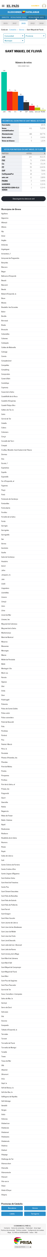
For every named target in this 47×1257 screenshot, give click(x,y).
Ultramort (4, 1074)
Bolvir (3, 312)
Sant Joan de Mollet (8, 932)
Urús (3, 1079)
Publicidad (29, 1228)
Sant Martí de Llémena (9, 958)
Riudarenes (5, 829)
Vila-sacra (5, 1181)
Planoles (4, 762)
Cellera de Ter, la (7, 410)
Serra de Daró (6, 1007)
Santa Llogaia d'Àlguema (10, 874)
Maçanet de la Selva (8, 628)
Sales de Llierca (7, 856)
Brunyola (4, 330)
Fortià (3, 521)
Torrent (4, 1039)
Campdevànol (6, 361)
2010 (41, 23)
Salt (2, 860)
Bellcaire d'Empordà (8, 276)
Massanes (5, 646)
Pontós (3, 771)
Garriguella (5, 535)
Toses (3, 1056)
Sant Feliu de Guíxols (8, 900)
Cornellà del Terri (7, 441)
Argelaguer (5, 249)
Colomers (4, 432)
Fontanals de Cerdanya (9, 499)
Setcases (4, 1012)
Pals (2, 726)
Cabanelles (5, 334)
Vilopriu (4, 1195)
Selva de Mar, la (7, 999)
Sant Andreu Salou (8, 878)
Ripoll (3, 825)
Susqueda (5, 1025)
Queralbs (4, 802)
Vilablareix (5, 1128)
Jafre (3, 570)
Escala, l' (4, 463)
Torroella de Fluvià (8, 1043)
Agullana (4, 214)
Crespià (4, 446)
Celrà (3, 414)
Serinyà (4, 1003)
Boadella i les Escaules (9, 307)
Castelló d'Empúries (8, 401)
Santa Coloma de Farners (10, 865)
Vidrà (3, 1114)
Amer (3, 236)
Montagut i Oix (6, 668)
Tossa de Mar (6, 1061)
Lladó (3, 584)
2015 (23, 23)
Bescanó (4, 285)
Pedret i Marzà (6, 744)
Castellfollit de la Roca (9, 396)
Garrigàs (4, 526)
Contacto (7, 1228)
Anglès (3, 240)
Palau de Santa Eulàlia (9, 709)
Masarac (4, 642)
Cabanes (4, 338)
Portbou (4, 780)
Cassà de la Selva (7, 392)
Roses (3, 847)
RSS (36, 1232)
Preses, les (5, 789)
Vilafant (4, 1150)
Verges (3, 1110)
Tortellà (4, 1052)
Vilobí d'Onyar (6, 1190)
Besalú (3, 280)
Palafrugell (5, 700)
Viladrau (4, 1146)
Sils (2, 1016)
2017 (14, 23)
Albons (3, 227)
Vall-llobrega (6, 1101)
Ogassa (4, 682)
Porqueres (5, 776)
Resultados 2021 (36, 17)
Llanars (4, 597)
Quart (3, 798)
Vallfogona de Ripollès (9, 1097)
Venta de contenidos (17, 1228)
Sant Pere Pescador (8, 985)
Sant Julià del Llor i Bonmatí (11, 945)
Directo (5, 17)
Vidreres (4, 1119)
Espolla (4, 472)
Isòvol (3, 566)
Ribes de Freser (7, 816)
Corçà (3, 437)
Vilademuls (5, 1141)
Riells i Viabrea (6, 820)
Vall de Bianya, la (7, 1088)
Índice (31, 1232)
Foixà (3, 495)
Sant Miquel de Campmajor (11, 967)
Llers (3, 606)
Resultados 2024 (18, 17)
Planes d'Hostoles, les (9, 758)
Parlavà (4, 735)
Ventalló (4, 1106)
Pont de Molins (6, 767)
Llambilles (5, 593)
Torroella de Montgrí (8, 1048)
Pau (2, 740)
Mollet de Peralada (8, 660)
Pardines (4, 731)
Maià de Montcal (7, 637)
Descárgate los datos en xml (23, 199)
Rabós (3, 807)
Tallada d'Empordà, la (9, 1030)
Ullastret (4, 1070)
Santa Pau (5, 887)
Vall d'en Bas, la (7, 1092)
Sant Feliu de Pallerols (9, 905)
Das (2, 459)
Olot (2, 686)
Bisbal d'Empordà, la (8, 294)
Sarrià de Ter (6, 990)
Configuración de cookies (36, 1230)
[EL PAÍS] (13, 6)
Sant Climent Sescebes (9, 891)
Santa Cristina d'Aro (8, 869)
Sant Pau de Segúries (9, 981)
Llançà (3, 602)
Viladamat (5, 1132)
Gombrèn (4, 548)
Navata (4, 677)
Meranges (5, 651)
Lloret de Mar (6, 615)
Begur (3, 272)
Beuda (3, 289)
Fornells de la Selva (8, 517)
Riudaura (4, 834)
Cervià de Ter (6, 419)
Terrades (4, 1034)
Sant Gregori (6, 914)
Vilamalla (4, 1168)
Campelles (5, 365)
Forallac (4, 512)
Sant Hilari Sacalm (8, 918)
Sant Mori (4, 976)
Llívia (3, 611)
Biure (3, 298)
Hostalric (4, 561)
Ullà (2, 1065)
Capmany (4, 388)
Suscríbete (35, 6)
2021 (5, 23)
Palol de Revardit (7, 722)
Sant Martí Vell (6, 963)
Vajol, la (4, 1083)
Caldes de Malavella (8, 347)
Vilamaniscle (6, 1172)
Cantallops (5, 383)
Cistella (4, 423)
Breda (3, 325)
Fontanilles (5, 503)
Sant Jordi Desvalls (8, 941)
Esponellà (4, 477)
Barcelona (12, 1208)
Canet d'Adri (5, 379)
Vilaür (3, 1186)
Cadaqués (5, 343)
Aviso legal (37, 1228)
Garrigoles (5, 530)
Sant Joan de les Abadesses (11, 927)
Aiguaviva (4, 218)
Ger (2, 539)
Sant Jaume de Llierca (9, 923)
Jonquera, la (5, 575)
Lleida (12, 1214)
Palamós (4, 704)
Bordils (3, 316)
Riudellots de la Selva (9, 838)
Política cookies (21, 1230)
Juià (2, 579)
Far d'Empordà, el (7, 481)
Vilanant (4, 1177)
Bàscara (4, 267)
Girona (3, 544)
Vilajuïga (4, 1155)
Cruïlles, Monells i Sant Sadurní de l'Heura (16, 450)
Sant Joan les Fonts (8, 936)
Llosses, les (5, 619)
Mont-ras (4, 673)
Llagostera (5, 588)
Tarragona (35, 1214)
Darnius (4, 454)
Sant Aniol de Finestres (9, 883)
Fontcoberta (5, 508)
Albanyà (4, 223)
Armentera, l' (6, 254)
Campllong (5, 370)
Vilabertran (5, 1123)
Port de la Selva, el (8, 784)
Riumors (4, 842)
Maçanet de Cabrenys (9, 624)
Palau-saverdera (7, 718)
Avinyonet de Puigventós (10, 258)
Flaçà (3, 490)
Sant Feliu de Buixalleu (9, 896)
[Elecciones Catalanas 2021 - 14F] (23, 12)
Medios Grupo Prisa (23, 1246)
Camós (3, 356)
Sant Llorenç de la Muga (10, 954)
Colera (3, 428)
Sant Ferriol (5, 909)
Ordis (3, 691)
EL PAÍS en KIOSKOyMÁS (20, 1232)
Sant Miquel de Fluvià (9, 972)
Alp (2, 231)
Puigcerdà (5, 793)
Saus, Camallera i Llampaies (11, 994)
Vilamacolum (6, 1164)
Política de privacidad (8, 1230)
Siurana (4, 1021)
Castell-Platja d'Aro (8, 405)
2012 (32, 23)
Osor (3, 695)
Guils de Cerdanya (7, 557)
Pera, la (4, 749)
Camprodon (5, 374)
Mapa (9, 1232)
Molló (3, 664)
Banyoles (4, 263)
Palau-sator (5, 713)
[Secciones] (3, 6)
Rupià (3, 851)
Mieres (3, 655)
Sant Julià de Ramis (8, 949)
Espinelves (5, 468)
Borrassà (4, 321)
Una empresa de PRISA (22, 1240)
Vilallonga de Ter (7, 1159)
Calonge (4, 352)
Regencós (5, 811)
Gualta (3, 553)
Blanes (3, 303)
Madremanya (6, 633)
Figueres (4, 486)
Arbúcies (4, 245)
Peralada (4, 753)
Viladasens (5, 1137)
